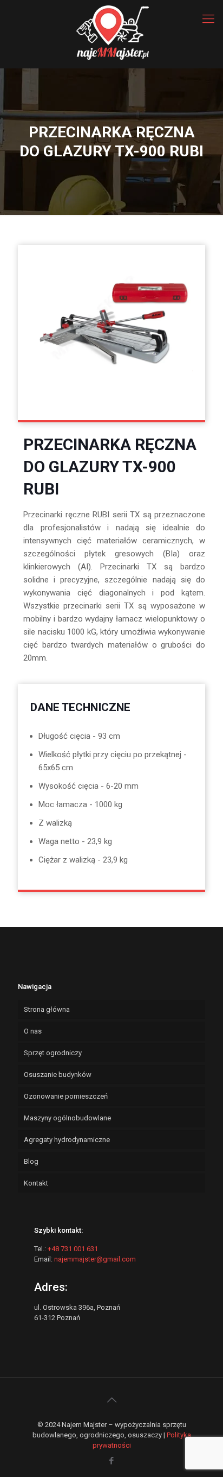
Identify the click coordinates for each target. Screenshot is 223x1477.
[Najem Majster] (111, 19)
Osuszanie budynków (57, 1074)
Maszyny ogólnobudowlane (67, 1118)
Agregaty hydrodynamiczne (67, 1140)
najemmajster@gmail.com (95, 1259)
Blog (31, 1161)
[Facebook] (111, 1461)
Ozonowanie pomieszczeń (66, 1096)
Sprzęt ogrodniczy (53, 1053)
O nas (33, 1031)
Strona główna (47, 1009)
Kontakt (36, 1183)
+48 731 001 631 (73, 1249)
